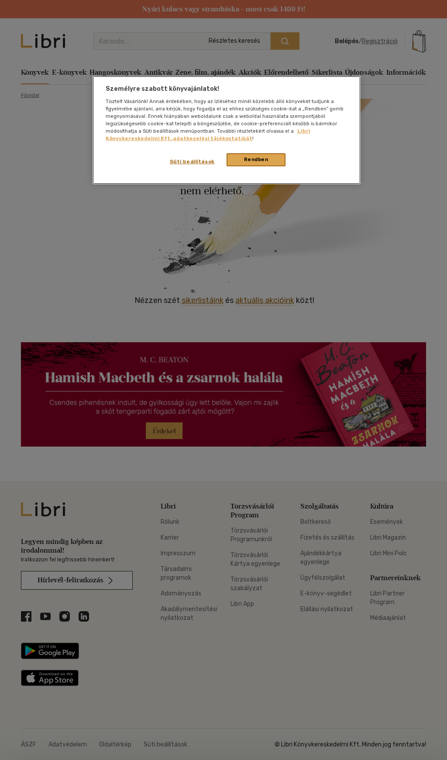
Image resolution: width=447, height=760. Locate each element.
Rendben (256, 159)
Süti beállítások (192, 161)
